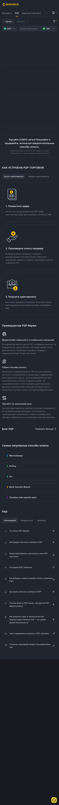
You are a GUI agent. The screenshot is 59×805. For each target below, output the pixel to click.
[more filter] (54, 21)
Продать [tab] (21, 21)
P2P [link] (17, 13)
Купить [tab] (9, 21)
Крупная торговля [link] (31, 13)
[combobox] (9, 28)
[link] (29, 456)
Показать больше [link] (44, 428)
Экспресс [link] (7, 13)
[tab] (7, 13)
